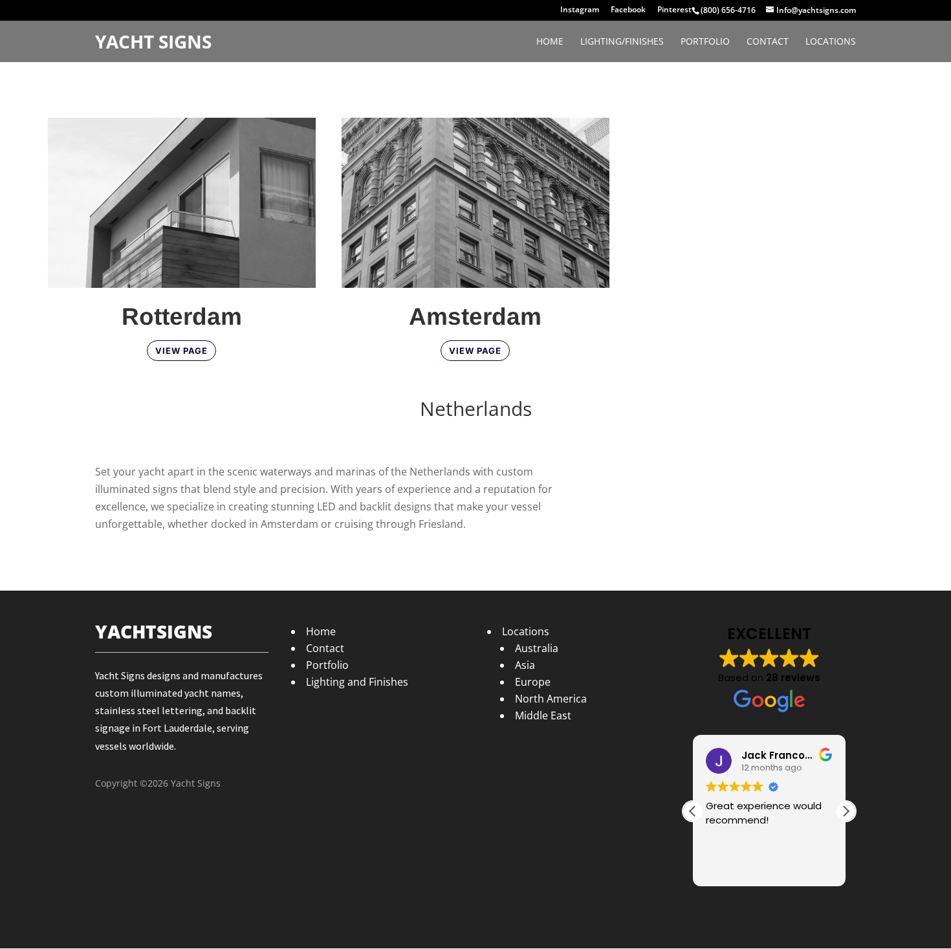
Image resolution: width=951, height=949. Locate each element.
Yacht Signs (153, 41)
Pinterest (674, 10)
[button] (845, 811)
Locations (830, 42)
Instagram (579, 10)
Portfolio (705, 42)
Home (549, 42)
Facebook (628, 10)
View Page (181, 350)
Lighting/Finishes (622, 42)
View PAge (475, 350)
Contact (768, 42)
